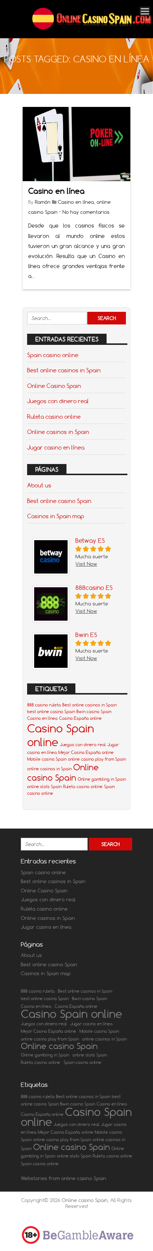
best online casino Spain (51, 711)
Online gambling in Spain (102, 779)
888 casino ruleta (44, 705)
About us (39, 485)
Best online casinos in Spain (64, 370)
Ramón (43, 202)
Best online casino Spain (59, 500)
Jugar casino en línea (55, 447)
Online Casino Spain (54, 385)
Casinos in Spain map (55, 516)
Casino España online (80, 718)
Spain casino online (52, 355)
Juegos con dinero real (58, 401)
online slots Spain (44, 786)
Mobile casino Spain (46, 759)
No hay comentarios (86, 212)
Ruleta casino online (54, 416)
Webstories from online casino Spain (63, 1178)
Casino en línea (56, 191)
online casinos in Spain (49, 768)
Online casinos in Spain (58, 431)
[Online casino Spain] (91, 28)
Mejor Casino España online (86, 752)
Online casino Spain (63, 772)
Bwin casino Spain (93, 711)
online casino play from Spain (97, 759)
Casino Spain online (71, 1014)
